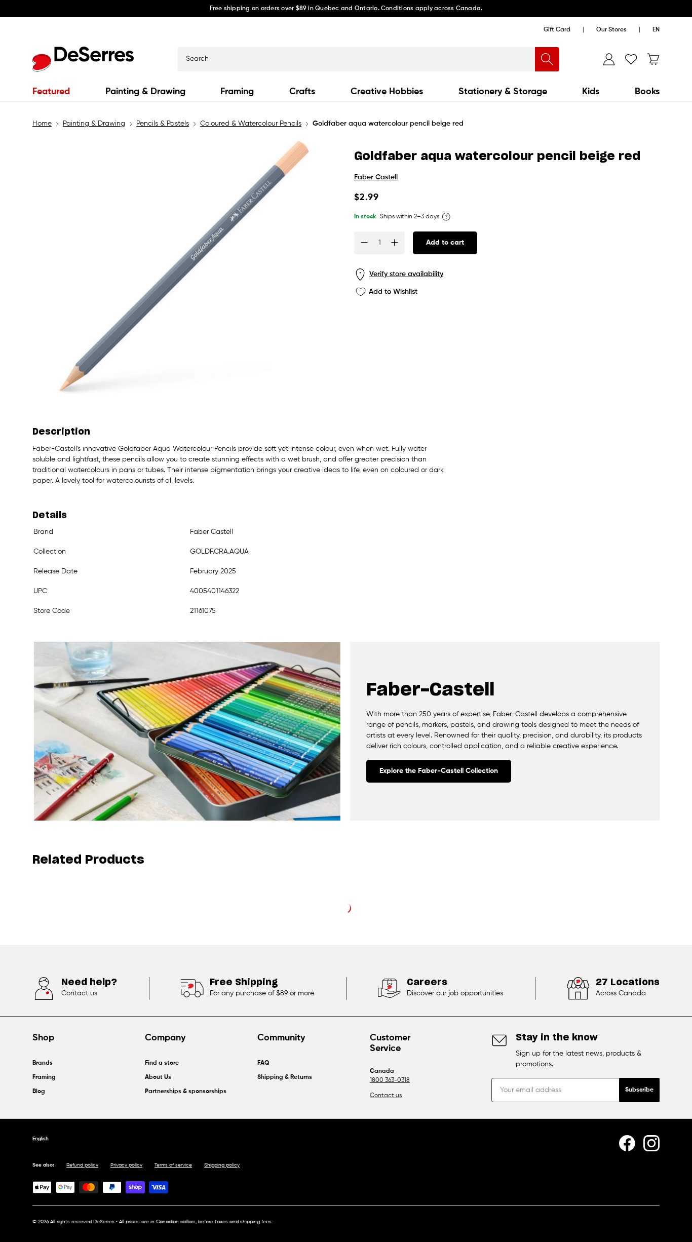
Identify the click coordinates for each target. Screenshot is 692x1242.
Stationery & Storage (502, 91)
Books (647, 91)
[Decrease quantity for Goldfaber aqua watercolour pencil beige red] (364, 242)
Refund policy (82, 1165)
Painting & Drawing (145, 91)
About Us (158, 1077)
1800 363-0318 (390, 1080)
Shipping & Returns (284, 1077)
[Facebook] (627, 1143)
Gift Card (557, 30)
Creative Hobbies (387, 91)
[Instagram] (651, 1143)
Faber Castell (376, 177)
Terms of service (173, 1165)
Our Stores (611, 30)
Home (42, 123)
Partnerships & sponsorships (185, 1092)
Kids (590, 91)
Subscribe (639, 1090)
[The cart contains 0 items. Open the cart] (653, 59)
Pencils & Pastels (162, 123)
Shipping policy (222, 1165)
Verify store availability (406, 274)
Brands (42, 1063)
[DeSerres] (83, 59)
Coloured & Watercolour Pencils (250, 123)
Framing (237, 91)
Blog (38, 1092)
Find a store (162, 1063)
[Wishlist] (631, 59)
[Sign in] (609, 59)
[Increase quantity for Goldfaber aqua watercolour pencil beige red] (395, 242)
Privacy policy (126, 1165)
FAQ (263, 1063)
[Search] (547, 59)
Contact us (386, 1096)
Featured (51, 91)
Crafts (302, 91)
